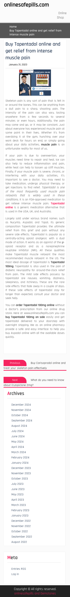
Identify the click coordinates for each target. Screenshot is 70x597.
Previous (15, 363)
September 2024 (21, 420)
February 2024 (20, 457)
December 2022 (21, 521)
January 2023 (19, 515)
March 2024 (18, 452)
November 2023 (21, 473)
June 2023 (17, 489)
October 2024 (19, 415)
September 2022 (21, 537)
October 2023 (19, 479)
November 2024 (21, 410)
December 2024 (21, 405)
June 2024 (17, 436)
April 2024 (17, 447)
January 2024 (19, 463)
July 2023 (17, 484)
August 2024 (19, 426)
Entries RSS (18, 569)
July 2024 (17, 431)
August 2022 (19, 542)
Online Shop (62, 15)
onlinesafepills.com (26, 5)
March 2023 (18, 505)
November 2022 (21, 526)
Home (13, 27)
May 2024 (17, 442)
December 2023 (21, 468)
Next (15, 380)
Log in (15, 574)
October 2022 (19, 531)
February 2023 (20, 510)
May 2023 (17, 494)
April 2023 (17, 500)
